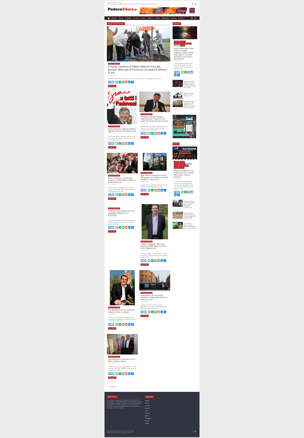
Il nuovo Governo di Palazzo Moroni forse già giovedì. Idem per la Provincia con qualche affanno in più (137, 69)
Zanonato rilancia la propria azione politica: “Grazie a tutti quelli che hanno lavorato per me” (154, 119)
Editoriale (189, 43)
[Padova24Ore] (108, 18)
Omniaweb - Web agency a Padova (123, 432)
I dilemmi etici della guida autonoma (188, 94)
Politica (121, 18)
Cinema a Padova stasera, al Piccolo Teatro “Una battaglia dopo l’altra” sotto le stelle (133, 4)
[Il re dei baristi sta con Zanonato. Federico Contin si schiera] (122, 271)
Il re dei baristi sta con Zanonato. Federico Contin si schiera (121, 311)
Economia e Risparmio (180, 43)
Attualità (136, 18)
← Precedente (111, 387)
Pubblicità (150, 18)
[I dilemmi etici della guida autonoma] (178, 92)
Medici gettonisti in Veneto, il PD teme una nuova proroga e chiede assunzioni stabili (190, 215)
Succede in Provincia (179, 168)
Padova (157, 18)
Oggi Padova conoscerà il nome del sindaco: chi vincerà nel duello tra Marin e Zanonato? (154, 177)
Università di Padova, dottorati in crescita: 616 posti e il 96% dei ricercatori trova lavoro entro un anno (189, 84)
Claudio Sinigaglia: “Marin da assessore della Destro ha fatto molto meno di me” (153, 246)
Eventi (143, 18)
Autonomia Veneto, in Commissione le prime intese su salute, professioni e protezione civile (189, 204)
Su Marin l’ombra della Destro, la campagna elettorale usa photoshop (121, 213)
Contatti (181, 18)
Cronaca (114, 18)
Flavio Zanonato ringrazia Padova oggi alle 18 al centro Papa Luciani (122, 130)
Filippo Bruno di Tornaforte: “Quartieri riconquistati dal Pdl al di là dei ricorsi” (154, 297)
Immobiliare (165, 18)
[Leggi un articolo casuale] (195, 18)
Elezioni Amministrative (114, 63)
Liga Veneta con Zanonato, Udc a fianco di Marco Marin (121, 360)
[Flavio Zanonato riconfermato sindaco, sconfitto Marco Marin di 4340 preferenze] (122, 154)
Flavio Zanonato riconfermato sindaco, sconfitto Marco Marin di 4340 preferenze (122, 180)
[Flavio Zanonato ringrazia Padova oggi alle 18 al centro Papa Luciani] (122, 92)
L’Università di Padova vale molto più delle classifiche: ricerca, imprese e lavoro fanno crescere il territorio (190, 104)
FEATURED (177, 45)
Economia (128, 18)
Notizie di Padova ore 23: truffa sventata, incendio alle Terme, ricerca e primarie (184, 173)
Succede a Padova (184, 165)
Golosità (173, 18)
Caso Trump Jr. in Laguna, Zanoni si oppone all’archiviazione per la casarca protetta (190, 226)
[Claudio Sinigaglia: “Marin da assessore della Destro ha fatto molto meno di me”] (155, 205)
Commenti (182, 41)
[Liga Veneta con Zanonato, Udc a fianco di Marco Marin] (122, 335)
